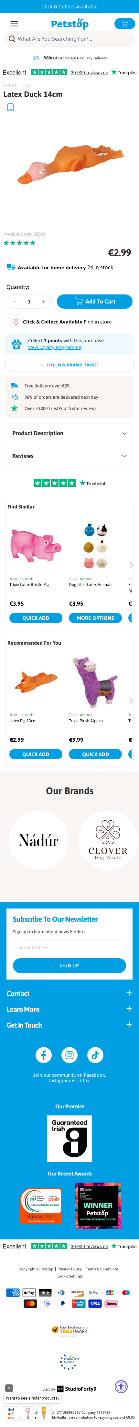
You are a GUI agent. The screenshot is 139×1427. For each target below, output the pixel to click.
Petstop (46, 1269)
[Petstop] (70, 24)
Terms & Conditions (102, 1269)
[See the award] (41, 1206)
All (29, 85)
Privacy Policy (70, 1269)
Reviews (22, 455)
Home (10, 85)
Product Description (37, 433)
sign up (69, 965)
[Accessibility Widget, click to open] (121, 1386)
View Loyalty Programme (54, 347)
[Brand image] (39, 840)
